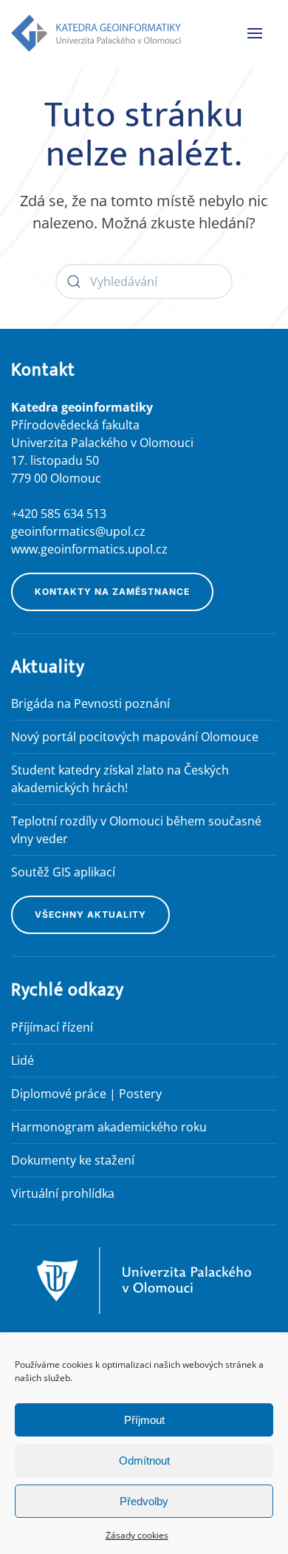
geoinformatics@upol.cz (78, 531)
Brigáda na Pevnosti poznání (90, 703)
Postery (140, 1094)
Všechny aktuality (90, 914)
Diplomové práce (58, 1094)
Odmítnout (144, 1460)
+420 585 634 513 (58, 513)
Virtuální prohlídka (62, 1193)
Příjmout (144, 1420)
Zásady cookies (137, 1535)
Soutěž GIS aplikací (63, 872)
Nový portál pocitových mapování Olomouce (134, 737)
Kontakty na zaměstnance (112, 591)
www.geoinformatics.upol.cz (89, 549)
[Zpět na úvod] (96, 33)
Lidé (22, 1060)
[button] (254, 33)
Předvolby (144, 1501)
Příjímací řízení (52, 1027)
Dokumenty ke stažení (72, 1160)
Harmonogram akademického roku (109, 1127)
